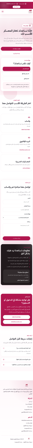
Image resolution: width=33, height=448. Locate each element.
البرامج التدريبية (29, 404)
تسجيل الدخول (16, 7)
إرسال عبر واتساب (16, 238)
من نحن (30, 401)
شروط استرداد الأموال (27, 426)
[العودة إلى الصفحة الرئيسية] (30, 11)
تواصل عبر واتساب (16, 49)
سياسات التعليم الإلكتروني (26, 412)
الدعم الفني (26, 78)
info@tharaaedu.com (16, 322)
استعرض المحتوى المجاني (22, 280)
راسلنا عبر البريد (16, 53)
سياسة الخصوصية (28, 409)
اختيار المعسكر (26, 69)
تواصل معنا (29, 407)
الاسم (29, 198)
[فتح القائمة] (2, 11)
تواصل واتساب (29, 423)
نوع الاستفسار (27, 214)
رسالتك (28, 222)
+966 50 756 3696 (16, 317)
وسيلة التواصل (27, 206)
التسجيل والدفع (25, 73)
